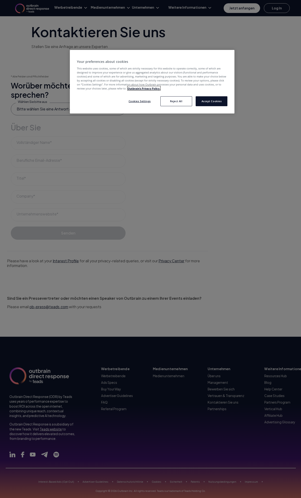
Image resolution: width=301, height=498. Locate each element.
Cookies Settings (140, 101)
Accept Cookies (212, 101)
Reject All (176, 101)
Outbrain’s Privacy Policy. (144, 88)
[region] (152, 81)
